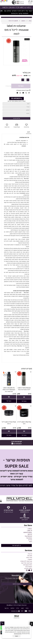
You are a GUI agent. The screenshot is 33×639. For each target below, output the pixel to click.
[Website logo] (18, 2)
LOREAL (30, 529)
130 (30, 428)
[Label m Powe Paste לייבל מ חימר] (9, 420)
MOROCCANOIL (27, 532)
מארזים (30, 540)
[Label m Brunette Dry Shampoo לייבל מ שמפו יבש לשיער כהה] (9, 386)
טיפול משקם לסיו (27, 565)
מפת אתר (29, 556)
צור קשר (6, 608)
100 (19, 428)
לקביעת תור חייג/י (16, 442)
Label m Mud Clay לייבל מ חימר (24, 423)
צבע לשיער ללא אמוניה (26, 561)
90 (15, 75)
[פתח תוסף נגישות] (31, 624)
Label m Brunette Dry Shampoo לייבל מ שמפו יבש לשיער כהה (9, 389)
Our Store (28, 525)
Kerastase (29, 538)
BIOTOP (30, 534)
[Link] (7, 1)
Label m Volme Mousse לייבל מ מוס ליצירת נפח (24, 389)
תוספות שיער (28, 567)
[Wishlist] (4, 1)
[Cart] (1, 1)
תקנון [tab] (28, 132)
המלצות (12, 608)
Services (28, 550)
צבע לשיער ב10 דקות (26, 563)
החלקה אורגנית (28, 568)
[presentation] (1, 12)
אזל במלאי (27, 39)
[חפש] (29, 1)
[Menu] (32, 1)
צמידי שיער (29, 557)
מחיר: (28, 76)
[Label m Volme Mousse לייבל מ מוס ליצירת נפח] (24, 386)
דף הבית (30, 554)
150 (15, 394)
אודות (26, 608)
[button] (24, 401)
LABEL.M (29, 531)
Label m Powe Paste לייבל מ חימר (9, 423)
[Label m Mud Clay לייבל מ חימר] (24, 420)
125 (30, 394)
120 (26, 76)
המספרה (30, 559)
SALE (30, 542)
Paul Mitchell (28, 536)
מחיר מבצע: (19, 76)
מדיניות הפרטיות (17, 633)
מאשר (16, 636)
